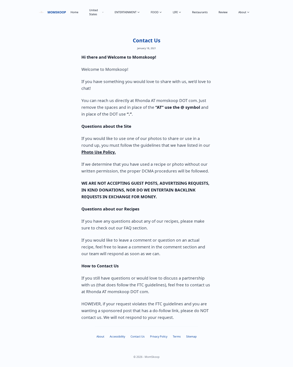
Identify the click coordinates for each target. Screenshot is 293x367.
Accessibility (117, 336)
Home (74, 12)
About (242, 12)
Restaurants (200, 12)
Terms (177, 336)
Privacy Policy (158, 336)
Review (223, 12)
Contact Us (146, 40)
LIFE (175, 12)
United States (93, 12)
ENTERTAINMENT (125, 12)
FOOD (155, 12)
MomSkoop (56, 12)
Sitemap (191, 336)
